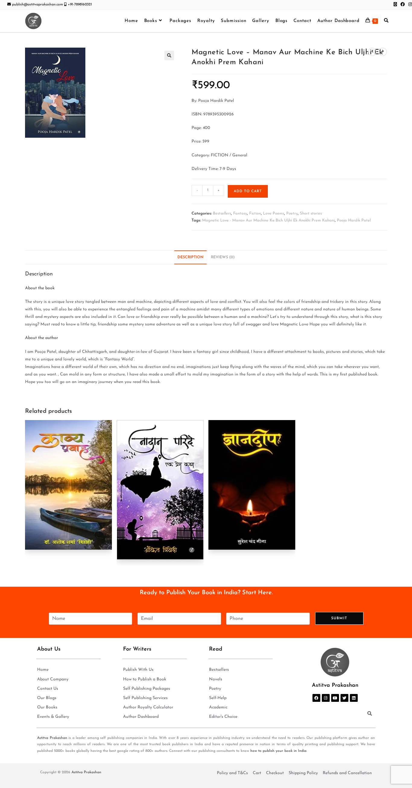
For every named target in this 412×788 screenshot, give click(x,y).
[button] (169, 55)
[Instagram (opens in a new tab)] (409, 5)
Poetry (292, 213)
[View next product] (383, 52)
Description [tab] (190, 257)
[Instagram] (326, 698)
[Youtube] (335, 698)
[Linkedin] (354, 698)
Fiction (255, 213)
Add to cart (248, 191)
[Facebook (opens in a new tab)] (403, 5)
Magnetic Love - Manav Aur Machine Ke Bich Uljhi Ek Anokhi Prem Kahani (268, 220)
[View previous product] (372, 52)
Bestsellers (222, 213)
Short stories (311, 213)
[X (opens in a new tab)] (395, 5)
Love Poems (273, 213)
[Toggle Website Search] (386, 21)
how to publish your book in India (278, 751)
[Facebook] (316, 698)
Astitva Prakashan (52, 738)
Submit (339, 618)
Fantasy (240, 213)
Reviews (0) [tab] (223, 257)
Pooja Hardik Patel (354, 220)
